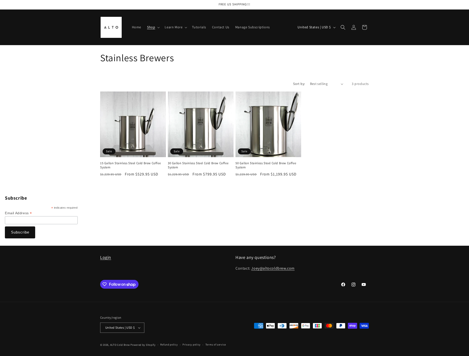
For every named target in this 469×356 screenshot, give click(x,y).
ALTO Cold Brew (120, 344)
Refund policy (169, 344)
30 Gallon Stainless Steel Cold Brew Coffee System (198, 165)
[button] (153, 27)
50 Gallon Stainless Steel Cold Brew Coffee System (265, 165)
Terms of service (215, 344)
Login (105, 257)
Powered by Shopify (143, 344)
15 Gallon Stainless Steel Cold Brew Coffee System (130, 165)
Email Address (18, 213)
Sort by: (299, 83)
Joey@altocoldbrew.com (273, 268)
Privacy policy (191, 344)
